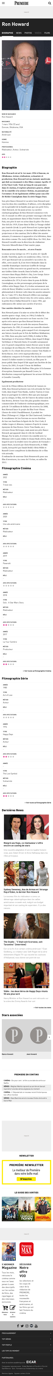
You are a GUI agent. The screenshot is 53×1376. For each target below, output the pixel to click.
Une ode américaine (11, 524)
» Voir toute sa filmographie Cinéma (37, 671)
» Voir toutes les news (42, 1007)
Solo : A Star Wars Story (13, 602)
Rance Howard (7, 1054)
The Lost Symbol (10, 773)
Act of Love (7, 695)
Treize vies (7, 485)
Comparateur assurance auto (11, 1366)
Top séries (6, 1339)
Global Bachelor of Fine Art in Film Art (34, 1366)
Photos (28, 33)
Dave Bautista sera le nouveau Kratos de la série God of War (25, 1099)
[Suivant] (49, 1037)
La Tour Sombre (10, 642)
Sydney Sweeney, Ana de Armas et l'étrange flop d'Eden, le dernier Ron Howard (26, 890)
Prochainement (9, 1333)
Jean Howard (31, 1054)
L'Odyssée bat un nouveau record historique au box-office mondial (25, 1093)
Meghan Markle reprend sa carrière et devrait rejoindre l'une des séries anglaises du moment (24, 1087)
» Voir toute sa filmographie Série (38, 803)
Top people (7, 1345)
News (19, 33)
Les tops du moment (10, 1351)
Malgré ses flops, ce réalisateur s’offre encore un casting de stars (23, 844)
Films (47, 33)
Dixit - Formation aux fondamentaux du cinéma (27, 1368)
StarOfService (6, 1368)
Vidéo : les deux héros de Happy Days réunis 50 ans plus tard (26, 992)
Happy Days (8, 734)
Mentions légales (7, 1373)
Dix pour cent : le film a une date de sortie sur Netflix (25, 1081)
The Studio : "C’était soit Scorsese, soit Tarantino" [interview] (23, 943)
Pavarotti (7, 563)
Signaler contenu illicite (22, 1373)
